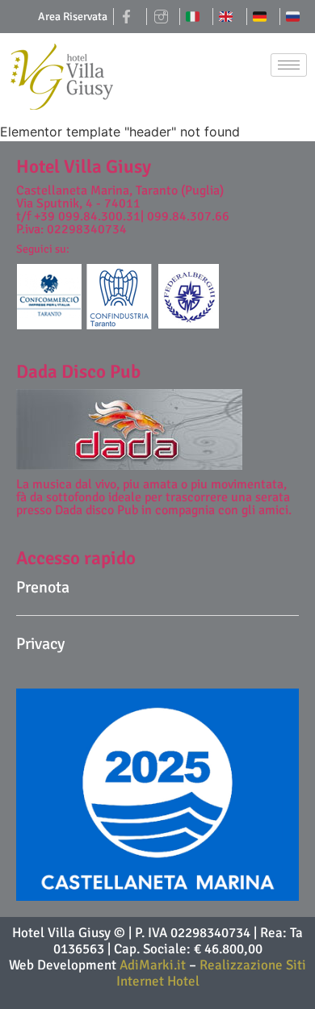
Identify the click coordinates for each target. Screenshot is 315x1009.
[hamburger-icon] (289, 65)
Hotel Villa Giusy (83, 166)
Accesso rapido (76, 558)
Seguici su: (42, 249)
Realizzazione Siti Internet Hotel (211, 973)
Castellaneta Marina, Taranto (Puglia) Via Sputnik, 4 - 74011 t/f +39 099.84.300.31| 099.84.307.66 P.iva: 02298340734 (122, 209)
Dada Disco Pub (78, 371)
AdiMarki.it (154, 965)
